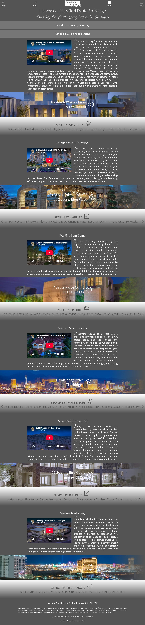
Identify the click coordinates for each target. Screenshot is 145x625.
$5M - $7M (94, 592)
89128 (29, 314)
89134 (63, 314)
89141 (98, 314)
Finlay (110, 499)
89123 (12, 314)
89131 (55, 314)
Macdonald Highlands (52, 129)
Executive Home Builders (91, 499)
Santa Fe (118, 406)
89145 (133, 314)
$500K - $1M (27, 592)
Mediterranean (33, 406)
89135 (72, 314)
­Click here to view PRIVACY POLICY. (101, 612)
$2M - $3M (55, 592)
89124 (20, 314)
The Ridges (31, 129)
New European (103, 406)
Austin (19, 499)
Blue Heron (31, 499)
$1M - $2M (41, 592)
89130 (46, 314)
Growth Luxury (124, 499)
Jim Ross (139, 499)
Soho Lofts (132, 221)
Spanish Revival (134, 406)
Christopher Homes (51, 499)
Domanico (69, 499)
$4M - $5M (81, 592)
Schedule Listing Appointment (72, 33)
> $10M (121, 592)
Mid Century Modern (54, 406)
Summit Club (15, 129)
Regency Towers (97, 221)
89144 (124, 314)
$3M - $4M (68, 592)
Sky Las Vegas (116, 221)
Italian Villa (17, 406)
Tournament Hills (117, 129)
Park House (15, 221)
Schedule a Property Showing (72, 25)
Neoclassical (86, 406)
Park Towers (31, 221)
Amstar (10, 499)
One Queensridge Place (72, 221)
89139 (90, 314)
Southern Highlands (77, 129)
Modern (72, 406)
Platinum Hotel (48, 221)
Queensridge (98, 129)
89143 (115, 314)
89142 (107, 314)
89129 (37, 314)
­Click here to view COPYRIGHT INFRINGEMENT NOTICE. (68, 612)
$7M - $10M (108, 592)
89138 (81, 314)
